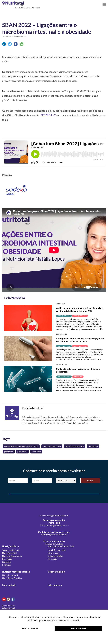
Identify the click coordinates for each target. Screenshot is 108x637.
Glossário (6, 562)
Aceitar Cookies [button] (78, 628)
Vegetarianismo (56, 571)
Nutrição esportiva (57, 550)
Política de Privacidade (54, 541)
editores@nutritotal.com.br (54, 534)
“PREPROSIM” (48, 115)
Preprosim (7, 559)
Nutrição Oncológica (12, 556)
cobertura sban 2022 (52, 446)
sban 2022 (36, 451)
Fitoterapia (53, 553)
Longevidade (9, 585)
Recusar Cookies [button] (30, 628)
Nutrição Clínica (10, 546)
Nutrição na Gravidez (12, 578)
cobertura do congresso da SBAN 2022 (21, 446)
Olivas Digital (8, 608)
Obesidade (93, 446)
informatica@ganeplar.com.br (54, 525)
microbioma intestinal (74, 446)
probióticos (22, 451)
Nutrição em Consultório (61, 546)
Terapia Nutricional (11, 550)
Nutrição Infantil (10, 575)
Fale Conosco (55, 585)
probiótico (8, 451)
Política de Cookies (54, 544)
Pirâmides (6, 565)
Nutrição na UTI (9, 553)
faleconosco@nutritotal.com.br (54, 515)
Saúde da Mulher (55, 556)
